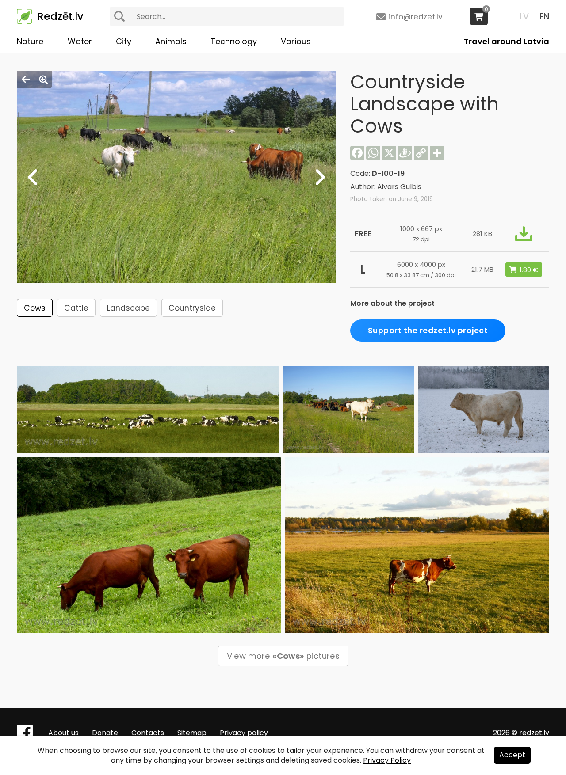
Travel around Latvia (506, 41)
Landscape (128, 308)
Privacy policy (244, 733)
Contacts (147, 733)
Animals (171, 41)
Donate (105, 733)
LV (524, 17)
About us (63, 733)
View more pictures (283, 655)
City (123, 41)
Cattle (76, 308)
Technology (233, 41)
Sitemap (192, 733)
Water (80, 41)
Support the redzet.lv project (428, 330)
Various (296, 41)
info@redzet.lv (416, 16)
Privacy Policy (387, 760)
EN (544, 17)
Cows (35, 308)
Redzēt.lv (60, 16)
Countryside (192, 308)
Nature (30, 41)
